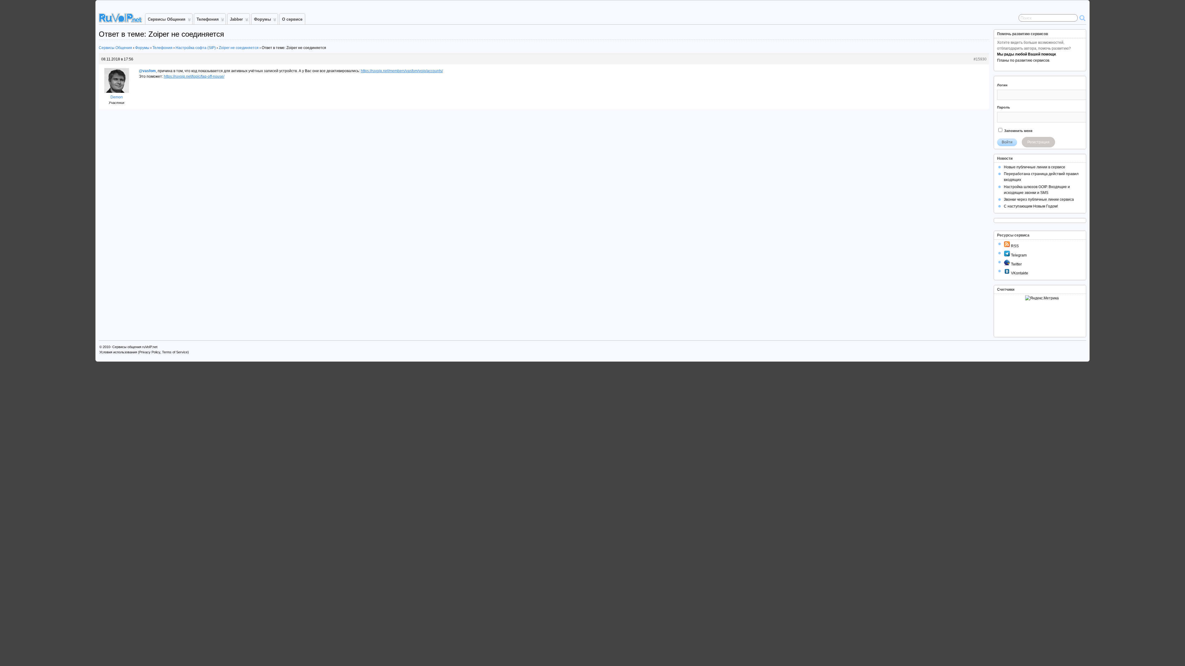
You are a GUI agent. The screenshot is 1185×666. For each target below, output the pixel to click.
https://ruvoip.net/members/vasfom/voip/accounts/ (402, 71)
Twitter (1016, 264)
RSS (1014, 246)
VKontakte (1019, 273)
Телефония (208, 19)
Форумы (262, 19)
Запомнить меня (1017, 131)
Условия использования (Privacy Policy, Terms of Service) (144, 352)
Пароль (1003, 107)
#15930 (980, 59)
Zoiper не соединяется (239, 48)
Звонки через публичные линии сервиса (1039, 199)
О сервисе (292, 19)
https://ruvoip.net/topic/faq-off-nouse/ (194, 76)
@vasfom (147, 71)
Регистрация (1038, 142)
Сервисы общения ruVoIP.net (134, 347)
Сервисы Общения (166, 19)
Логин (1002, 85)
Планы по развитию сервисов (1023, 60)
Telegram (1018, 255)
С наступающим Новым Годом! (1031, 206)
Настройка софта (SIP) (196, 48)
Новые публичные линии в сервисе (1034, 167)
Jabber (236, 19)
